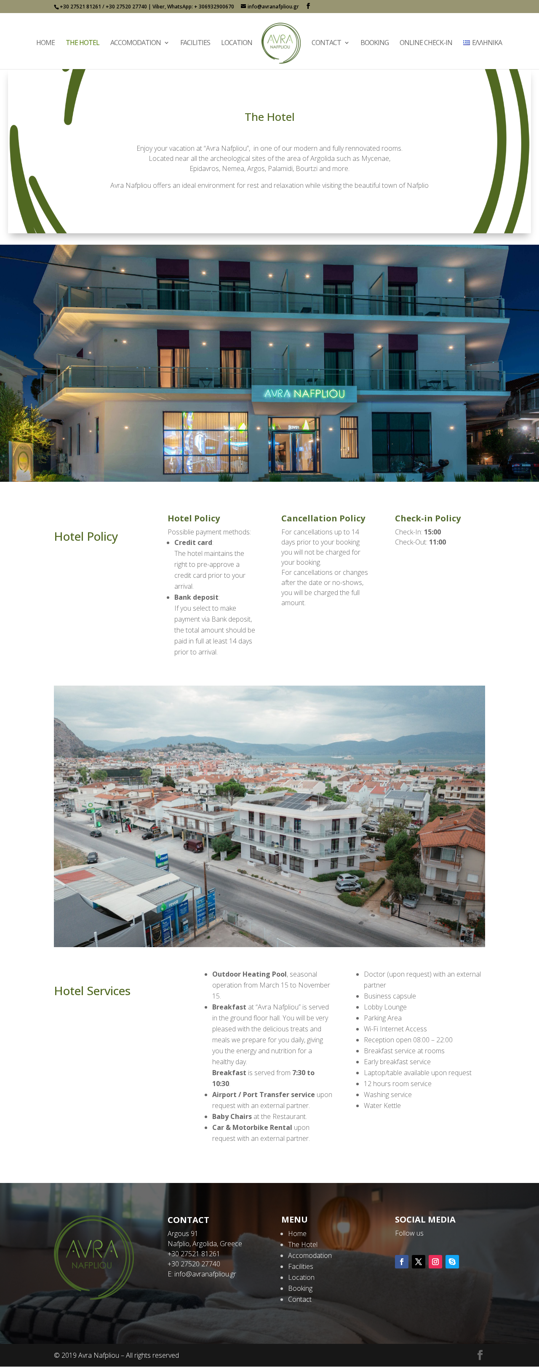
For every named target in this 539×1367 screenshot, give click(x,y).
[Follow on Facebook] (401, 1261)
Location (236, 43)
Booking (374, 43)
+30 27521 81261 (194, 1253)
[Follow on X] (418, 1261)
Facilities (195, 43)
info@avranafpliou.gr (205, 1274)
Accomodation (135, 43)
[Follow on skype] (452, 1261)
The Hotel (82, 43)
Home (45, 43)
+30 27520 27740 (194, 1263)
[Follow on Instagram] (435, 1261)
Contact (326, 43)
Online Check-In (426, 43)
